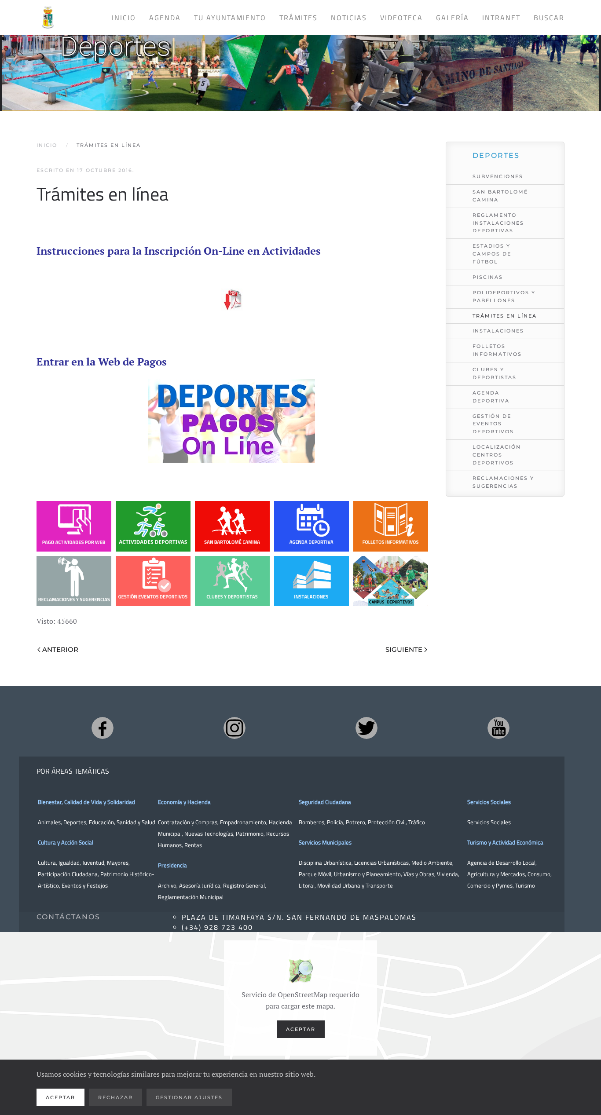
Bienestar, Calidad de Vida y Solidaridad (86, 801)
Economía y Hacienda (184, 801)
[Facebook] (103, 728)
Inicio (124, 17)
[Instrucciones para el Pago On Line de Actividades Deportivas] (232, 300)
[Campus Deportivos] (390, 581)
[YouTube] (498, 728)
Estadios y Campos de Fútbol (492, 254)
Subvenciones (498, 176)
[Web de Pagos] (231, 420)
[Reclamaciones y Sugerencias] (74, 581)
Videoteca (401, 17)
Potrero (355, 822)
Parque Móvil (315, 874)
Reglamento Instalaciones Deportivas (498, 223)
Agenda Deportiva (491, 397)
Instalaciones (498, 331)
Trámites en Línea (505, 316)
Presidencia (172, 865)
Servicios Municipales (325, 842)
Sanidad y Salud (135, 822)
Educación (101, 822)
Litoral (307, 885)
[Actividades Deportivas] (153, 526)
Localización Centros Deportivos (497, 455)
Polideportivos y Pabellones (504, 296)
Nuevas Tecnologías (208, 833)
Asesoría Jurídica (199, 885)
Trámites (298, 17)
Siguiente (403, 649)
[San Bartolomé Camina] (232, 526)
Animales (49, 822)
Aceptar (300, 1029)
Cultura (47, 862)
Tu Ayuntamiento (230, 17)
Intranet (501, 17)
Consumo (539, 874)
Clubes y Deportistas (495, 373)
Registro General (244, 885)
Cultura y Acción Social (65, 842)
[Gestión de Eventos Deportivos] (153, 581)
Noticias (349, 17)
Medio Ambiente (431, 862)
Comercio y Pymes (490, 885)
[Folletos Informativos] (390, 526)
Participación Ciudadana (68, 874)
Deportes (74, 822)
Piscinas (488, 277)
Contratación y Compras (187, 822)
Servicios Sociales (489, 801)
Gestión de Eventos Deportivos (493, 424)
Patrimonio (250, 833)
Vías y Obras (418, 874)
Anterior (60, 649)
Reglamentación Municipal (191, 896)
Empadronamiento (243, 822)
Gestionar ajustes (189, 1097)
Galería (452, 17)
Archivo (167, 885)
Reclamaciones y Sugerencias (503, 482)
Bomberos (311, 822)
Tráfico (416, 822)
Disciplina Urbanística (325, 862)
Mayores (117, 862)
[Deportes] (300, 65)
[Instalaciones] (311, 581)
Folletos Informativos (497, 350)
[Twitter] (366, 728)
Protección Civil (387, 822)
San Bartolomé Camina (500, 196)
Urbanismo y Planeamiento (367, 874)
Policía (335, 822)
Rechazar (115, 1097)
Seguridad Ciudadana (325, 801)
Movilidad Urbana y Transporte (355, 885)
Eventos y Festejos (85, 885)
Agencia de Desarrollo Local (501, 862)
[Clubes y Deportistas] (232, 581)
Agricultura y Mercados (496, 874)
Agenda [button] (165, 17)
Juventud (93, 862)
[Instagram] (235, 728)
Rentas (193, 845)
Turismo (525, 885)
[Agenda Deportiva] (311, 526)
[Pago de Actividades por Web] (74, 526)
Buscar (549, 17)
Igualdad (69, 862)
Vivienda (447, 874)
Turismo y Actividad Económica (505, 842)
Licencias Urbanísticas (381, 862)
